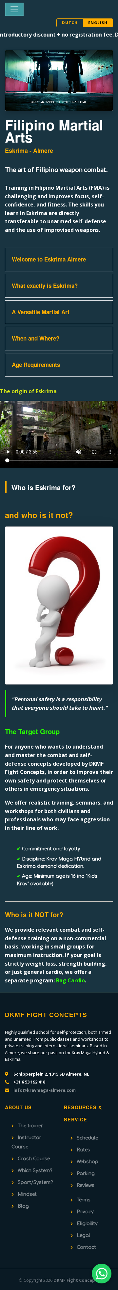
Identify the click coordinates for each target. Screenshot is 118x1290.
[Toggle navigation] (14, 9)
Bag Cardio (70, 980)
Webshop (87, 1161)
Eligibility (87, 1223)
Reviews (85, 1185)
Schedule (87, 1138)
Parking (86, 1173)
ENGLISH (98, 22)
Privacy (85, 1211)
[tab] (59, 259)
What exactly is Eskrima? (45, 285)
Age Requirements (36, 365)
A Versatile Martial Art (40, 312)
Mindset (27, 1194)
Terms (83, 1199)
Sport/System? (35, 1182)
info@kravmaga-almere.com (44, 1090)
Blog (23, 1206)
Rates (83, 1149)
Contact (86, 1247)
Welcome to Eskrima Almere (49, 259)
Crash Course (34, 1158)
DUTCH (70, 22)
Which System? (35, 1170)
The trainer (30, 1125)
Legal (83, 1235)
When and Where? (35, 338)
